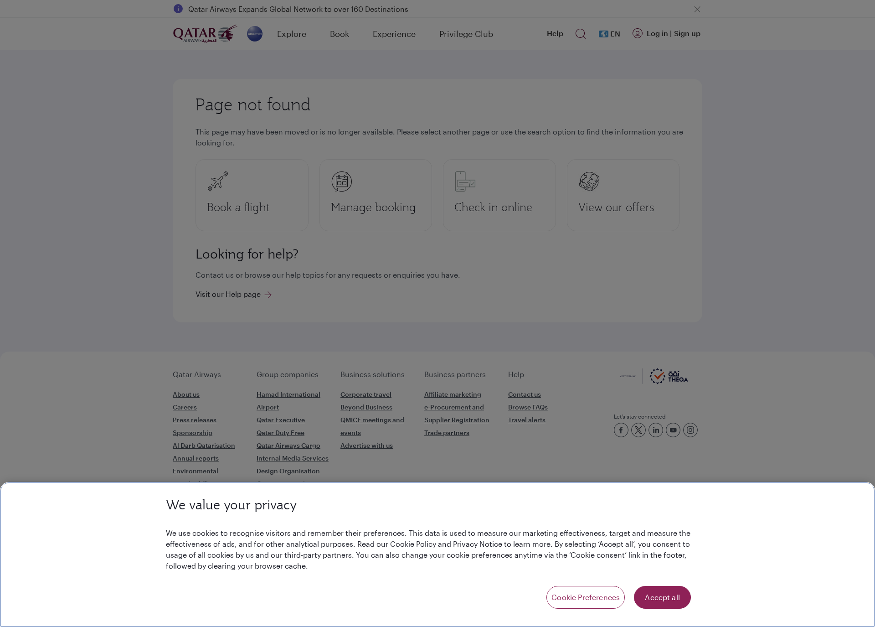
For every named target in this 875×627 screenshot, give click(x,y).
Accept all (662, 597)
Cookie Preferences (585, 597)
